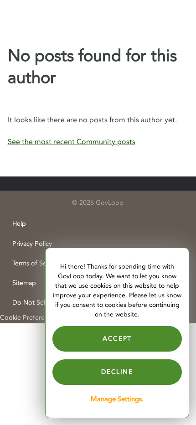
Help (19, 223)
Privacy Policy (32, 243)
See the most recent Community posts (71, 142)
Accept (117, 338)
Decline (117, 372)
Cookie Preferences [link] (29, 317)
